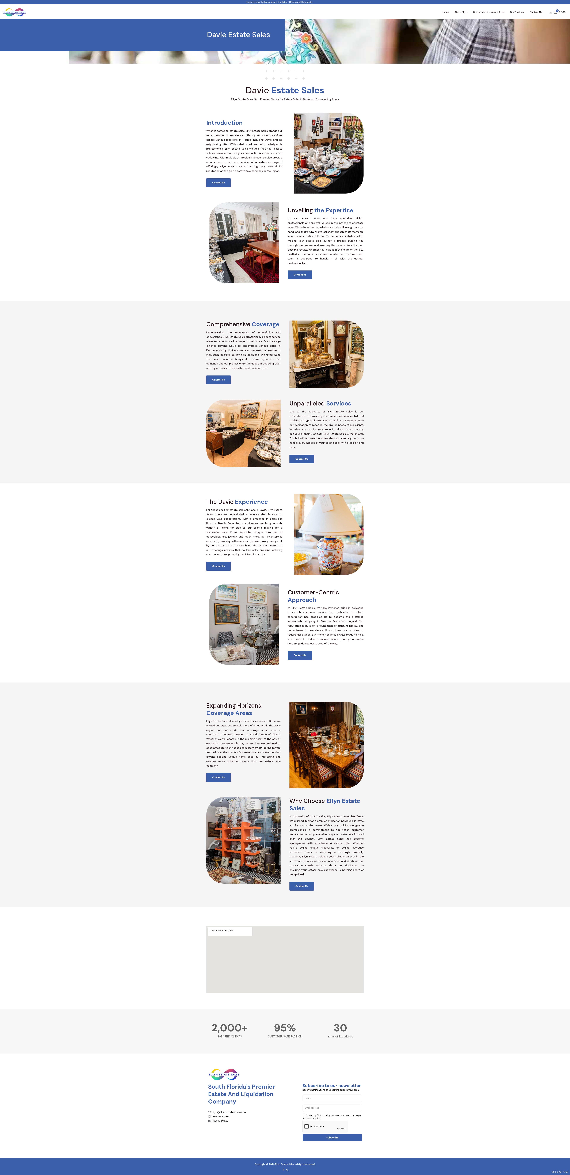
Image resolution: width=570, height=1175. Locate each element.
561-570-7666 (560, 1172)
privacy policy (313, 1118)
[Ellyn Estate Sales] (14, 12)
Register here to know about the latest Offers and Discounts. (193, 2)
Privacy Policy (220, 1121)
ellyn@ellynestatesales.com (229, 1112)
